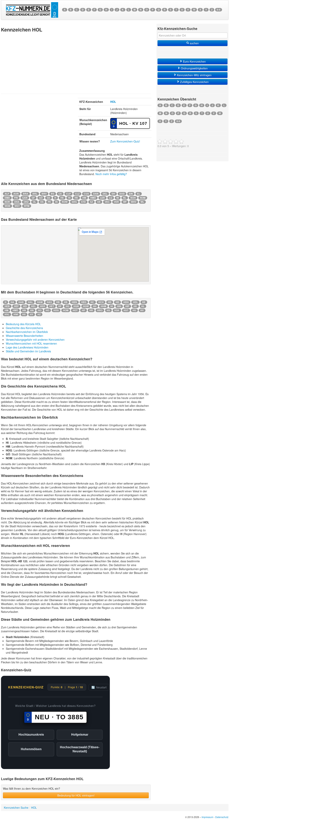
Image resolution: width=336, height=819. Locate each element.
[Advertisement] (76, 62)
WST (17, 206)
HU (134, 310)
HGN (76, 306)
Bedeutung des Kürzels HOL (23, 324)
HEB (7, 306)
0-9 (218, 9)
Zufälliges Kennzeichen (194, 82)
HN (24, 310)
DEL (105, 193)
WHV (133, 201)
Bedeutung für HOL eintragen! (75, 795)
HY (31, 314)
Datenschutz (221, 817)
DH (113, 193)
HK (76, 197)
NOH (133, 197)
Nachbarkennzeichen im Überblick (27, 332)
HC (92, 302)
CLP (68, 193)
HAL (30, 302)
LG (110, 197)
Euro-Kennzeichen (194, 61)
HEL (33, 306)
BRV (44, 193)
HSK (116, 310)
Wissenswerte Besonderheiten (24, 336)
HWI (16, 314)
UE (99, 201)
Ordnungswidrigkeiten (194, 68)
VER (116, 201)
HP (83, 310)
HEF (16, 306)
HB (58, 302)
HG (67, 306)
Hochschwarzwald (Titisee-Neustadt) (79, 749)
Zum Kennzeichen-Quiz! (125, 141)
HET (51, 306)
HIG (119, 306)
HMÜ (93, 197)
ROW (64, 201)
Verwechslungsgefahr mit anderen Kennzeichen (35, 339)
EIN (131, 193)
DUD (122, 193)
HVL (7, 314)
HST (126, 310)
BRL (34, 193)
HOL (113, 102)
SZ (91, 201)
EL (138, 193)
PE (49, 201)
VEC (107, 201)
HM (84, 197)
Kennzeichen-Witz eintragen (194, 75)
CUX (86, 193)
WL (142, 201)
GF (33, 197)
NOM (142, 197)
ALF (7, 193)
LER (102, 197)
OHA (16, 201)
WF (125, 201)
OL (34, 201)
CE (60, 193)
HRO (99, 310)
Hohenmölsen (31, 749)
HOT (75, 310)
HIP (127, 306)
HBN (74, 302)
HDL (135, 302)
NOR (7, 201)
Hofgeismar (79, 734)
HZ (39, 314)
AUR (16, 193)
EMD (7, 197)
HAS (49, 302)
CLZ (77, 193)
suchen (194, 43)
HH (94, 306)
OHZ (26, 201)
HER (42, 306)
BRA (25, 193)
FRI (16, 197)
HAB (21, 302)
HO (39, 310)
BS (52, 193)
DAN (95, 193)
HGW (86, 306)
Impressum (207, 817)
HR (91, 310)
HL (142, 306)
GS (48, 197)
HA (12, 302)
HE (62, 197)
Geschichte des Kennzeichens (24, 328)
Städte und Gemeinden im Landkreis (28, 351)
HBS (83, 302)
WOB (7, 206)
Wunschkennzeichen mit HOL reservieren (31, 343)
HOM (65, 310)
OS (42, 201)
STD (83, 201)
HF (59, 306)
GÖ (41, 197)
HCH (101, 302)
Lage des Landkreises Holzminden (27, 347)
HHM (103, 306)
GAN (24, 197)
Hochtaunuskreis (31, 734)
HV (142, 310)
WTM (26, 206)
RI (56, 201)
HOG (56, 310)
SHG (74, 201)
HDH (126, 302)
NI (117, 197)
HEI (25, 306)
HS (108, 310)
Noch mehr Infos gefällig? (111, 174)
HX (24, 314)
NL (124, 197)
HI (69, 197)
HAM (40, 302)
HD (109, 302)
